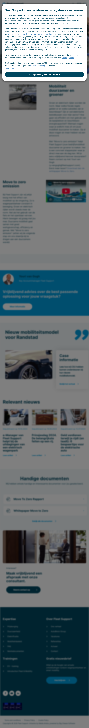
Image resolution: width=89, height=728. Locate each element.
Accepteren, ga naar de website (44, 74)
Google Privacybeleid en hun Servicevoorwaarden (30, 34)
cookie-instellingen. (38, 65)
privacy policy (67, 57)
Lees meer (10, 68)
